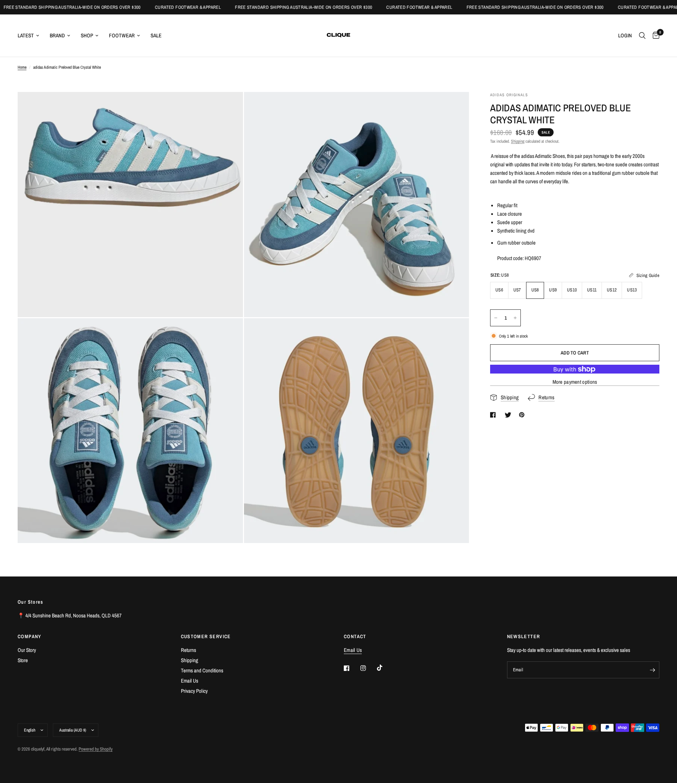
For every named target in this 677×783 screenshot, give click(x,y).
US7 (517, 290)
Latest (26, 35)
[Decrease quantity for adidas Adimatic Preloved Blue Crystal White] (495, 318)
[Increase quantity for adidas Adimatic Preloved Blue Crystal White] (515, 318)
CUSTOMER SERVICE (206, 636)
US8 (535, 290)
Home (22, 67)
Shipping (517, 141)
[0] (654, 35)
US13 (632, 290)
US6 (499, 290)
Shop (87, 35)
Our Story (27, 650)
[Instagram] (368, 668)
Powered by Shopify (95, 749)
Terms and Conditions (202, 670)
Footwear (122, 35)
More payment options (575, 382)
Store (23, 660)
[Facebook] (351, 668)
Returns (188, 650)
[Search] (642, 35)
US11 (592, 290)
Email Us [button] (353, 650)
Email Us (189, 680)
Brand (57, 35)
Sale (156, 35)
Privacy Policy (194, 691)
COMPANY (30, 636)
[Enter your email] (652, 669)
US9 (553, 290)
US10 (572, 290)
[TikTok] (384, 668)
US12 (612, 290)
